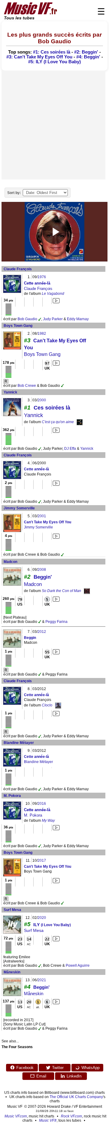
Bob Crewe (27, 385)
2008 (42, 569)
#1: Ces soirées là (51, 52)
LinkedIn (74, 1076)
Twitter (58, 1067)
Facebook (25, 1067)
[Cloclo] (58, 705)
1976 (42, 277)
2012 (42, 632)
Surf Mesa (12, 910)
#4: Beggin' (88, 56)
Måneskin (12, 972)
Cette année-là (37, 283)
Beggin (30, 638)
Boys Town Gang (18, 326)
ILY (52, 924)
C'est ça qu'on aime (58, 422)
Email (41, 1076)
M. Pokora (12, 796)
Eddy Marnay (78, 319)
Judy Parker (53, 319)
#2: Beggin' (86, 52)
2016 (42, 803)
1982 (42, 333)
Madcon (10, 562)
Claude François (18, 269)
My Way (48, 820)
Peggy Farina (56, 622)
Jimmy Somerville (19, 508)
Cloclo (47, 705)
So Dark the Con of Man (61, 591)
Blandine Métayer (19, 743)
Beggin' (43, 577)
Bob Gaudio (27, 319)
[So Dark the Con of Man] (87, 591)
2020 (42, 918)
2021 (42, 980)
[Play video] (54, 232)
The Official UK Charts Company (76, 1097)
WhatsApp (90, 1067)
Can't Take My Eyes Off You (47, 522)
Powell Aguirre (78, 965)
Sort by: (14, 193)
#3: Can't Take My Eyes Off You (39, 56)
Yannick (10, 392)
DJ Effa (70, 448)
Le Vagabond (53, 293)
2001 (42, 516)
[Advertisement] (54, 125)
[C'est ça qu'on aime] (80, 422)
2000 (42, 400)
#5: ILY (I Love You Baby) (54, 61)
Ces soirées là (52, 408)
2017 (42, 860)
